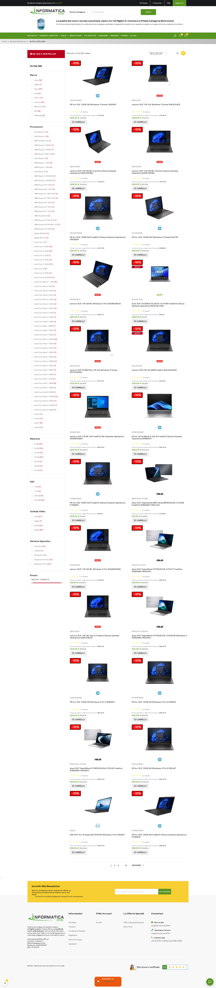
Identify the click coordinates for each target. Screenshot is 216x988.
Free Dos (40, 546)
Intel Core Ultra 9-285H (45, 401)
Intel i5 (38, 419)
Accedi (99, 922)
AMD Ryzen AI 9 (42, 216)
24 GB (38, 453)
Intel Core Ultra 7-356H (45, 383)
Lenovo (39, 102)
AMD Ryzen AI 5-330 (44, 185)
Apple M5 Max (41, 233)
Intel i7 (38, 423)
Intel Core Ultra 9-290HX (45, 405)
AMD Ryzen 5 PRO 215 (44, 154)
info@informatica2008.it (160, 926)
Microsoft (39, 107)
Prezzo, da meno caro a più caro (156, 53)
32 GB (38, 457)
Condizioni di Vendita (77, 931)
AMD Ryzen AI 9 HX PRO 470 (47, 225)
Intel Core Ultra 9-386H (45, 410)
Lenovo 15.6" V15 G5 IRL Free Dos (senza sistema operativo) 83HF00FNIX (155, 171)
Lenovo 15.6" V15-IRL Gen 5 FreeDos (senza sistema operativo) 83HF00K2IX (94, 636)
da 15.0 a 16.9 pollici (44, 53)
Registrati (180, 3)
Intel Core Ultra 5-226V (45, 308)
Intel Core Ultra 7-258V (45, 352)
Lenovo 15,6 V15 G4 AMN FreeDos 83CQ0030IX (154, 370)
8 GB (38, 444)
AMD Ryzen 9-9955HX (44, 180)
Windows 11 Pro (42, 564)
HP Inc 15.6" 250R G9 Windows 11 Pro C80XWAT (92, 702)
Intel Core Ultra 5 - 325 (45, 282)
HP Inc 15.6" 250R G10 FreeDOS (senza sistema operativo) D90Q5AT (97, 237)
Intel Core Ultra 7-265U (45, 366)
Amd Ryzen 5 (41, 136)
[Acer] (159, 295)
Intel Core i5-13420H (44, 277)
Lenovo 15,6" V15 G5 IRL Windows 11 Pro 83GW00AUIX (95, 304)
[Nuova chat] (206, 909)
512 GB (39, 500)
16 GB (38, 448)
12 (126, 866)
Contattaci (157, 3)
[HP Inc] (98, 95)
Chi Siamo (144, 3)
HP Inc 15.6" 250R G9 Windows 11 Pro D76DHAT (154, 702)
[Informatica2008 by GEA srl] (47, 11)
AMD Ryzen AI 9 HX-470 (45, 220)
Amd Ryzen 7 (41, 158)
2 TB (37, 491)
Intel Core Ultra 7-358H (45, 388)
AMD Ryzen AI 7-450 (44, 211)
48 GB (38, 466)
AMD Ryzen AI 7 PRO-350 (46, 194)
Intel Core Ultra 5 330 (44, 286)
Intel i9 (38, 427)
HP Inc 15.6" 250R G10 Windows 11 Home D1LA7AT (155, 237)
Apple (38, 85)
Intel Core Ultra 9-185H (45, 392)
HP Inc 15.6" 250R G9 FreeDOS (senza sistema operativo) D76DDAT (159, 835)
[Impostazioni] (175, 36)
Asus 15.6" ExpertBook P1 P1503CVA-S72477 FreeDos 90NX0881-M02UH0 (157, 569)
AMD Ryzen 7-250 (43, 163)
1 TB (37, 487)
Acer (38, 80)
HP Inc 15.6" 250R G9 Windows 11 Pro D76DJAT (154, 768)
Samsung (39, 115)
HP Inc (38, 98)
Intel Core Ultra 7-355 (44, 379)
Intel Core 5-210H (43, 251)
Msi (37, 111)
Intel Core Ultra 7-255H (45, 335)
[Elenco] (177, 53)
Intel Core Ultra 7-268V (45, 374)
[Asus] (159, 494)
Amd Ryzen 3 (41, 132)
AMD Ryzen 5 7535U (43, 150)
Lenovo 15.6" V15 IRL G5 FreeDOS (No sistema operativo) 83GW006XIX (97, 436)
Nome (172, 920)
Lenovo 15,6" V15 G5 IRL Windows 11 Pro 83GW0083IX (95, 569)
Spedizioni (73, 944)
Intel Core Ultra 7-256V (45, 348)
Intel (38, 525)
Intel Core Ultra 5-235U (45, 313)
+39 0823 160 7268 (158, 941)
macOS (38, 551)
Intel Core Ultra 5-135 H (45, 295)
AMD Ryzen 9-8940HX (45, 176)
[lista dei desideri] (180, 36)
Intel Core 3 (40, 242)
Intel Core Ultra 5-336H (45, 322)
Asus (38, 89)
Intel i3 (38, 414)
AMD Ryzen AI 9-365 (44, 229)
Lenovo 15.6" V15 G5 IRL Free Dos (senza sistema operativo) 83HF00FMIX (93, 171)
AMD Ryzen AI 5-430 (44, 189)
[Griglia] (183, 53)
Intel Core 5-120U (43, 247)
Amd (38, 517)
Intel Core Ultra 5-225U (45, 304)
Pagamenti (73, 935)
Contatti (72, 927)
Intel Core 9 (40, 269)
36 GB (38, 462)
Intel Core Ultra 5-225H (45, 299)
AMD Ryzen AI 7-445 (44, 207)
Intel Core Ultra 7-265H (45, 357)
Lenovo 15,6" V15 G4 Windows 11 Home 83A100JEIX (156, 104)
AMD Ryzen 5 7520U (44, 145)
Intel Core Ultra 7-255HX (45, 339)
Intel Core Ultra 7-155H (45, 330)
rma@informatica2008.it (160, 933)
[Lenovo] (159, 95)
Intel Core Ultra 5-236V (45, 317)
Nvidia (38, 530)
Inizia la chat (176, 952)
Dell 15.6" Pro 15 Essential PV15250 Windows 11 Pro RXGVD (97, 835)
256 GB (38, 496)
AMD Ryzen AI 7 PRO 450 (46, 198)
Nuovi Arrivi (128, 927)
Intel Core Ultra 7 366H (44, 326)
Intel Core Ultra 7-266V (45, 370)
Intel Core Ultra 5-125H (45, 291)
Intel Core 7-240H (43, 264)
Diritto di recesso (75, 940)
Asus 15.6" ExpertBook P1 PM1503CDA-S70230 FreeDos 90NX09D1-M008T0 (96, 768)
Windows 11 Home (43, 560)
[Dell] (98, 826)
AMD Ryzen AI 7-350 (44, 203)
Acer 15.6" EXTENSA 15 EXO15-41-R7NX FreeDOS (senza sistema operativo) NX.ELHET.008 (158, 304)
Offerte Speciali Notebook (134, 922)
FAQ (168, 3)
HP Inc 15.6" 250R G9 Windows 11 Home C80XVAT (93, 104)
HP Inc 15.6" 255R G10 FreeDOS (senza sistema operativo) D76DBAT (97, 503)
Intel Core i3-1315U (43, 273)
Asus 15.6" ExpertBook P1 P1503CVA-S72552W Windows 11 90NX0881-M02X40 (159, 636)
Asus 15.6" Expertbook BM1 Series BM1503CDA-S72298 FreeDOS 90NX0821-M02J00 (158, 503)
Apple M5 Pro (41, 238)
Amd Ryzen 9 (41, 172)
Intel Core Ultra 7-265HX (45, 361)
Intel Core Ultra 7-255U (45, 344)
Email (172, 929)
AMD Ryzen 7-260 (43, 167)
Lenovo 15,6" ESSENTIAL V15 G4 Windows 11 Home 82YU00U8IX (93, 370)
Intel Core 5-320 (42, 255)
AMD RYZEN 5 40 (42, 141)
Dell (37, 93)
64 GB (38, 470)
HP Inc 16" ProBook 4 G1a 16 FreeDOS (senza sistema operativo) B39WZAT (157, 436)
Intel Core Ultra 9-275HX (46, 397)
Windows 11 (40, 555)
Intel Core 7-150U (43, 260)
